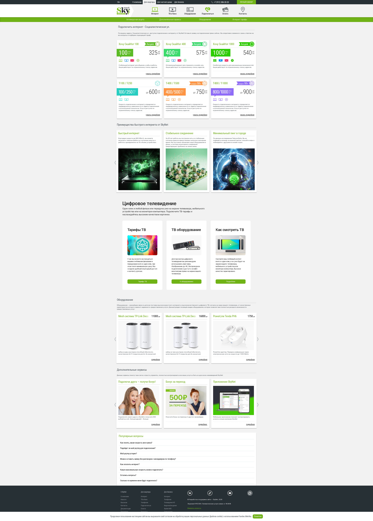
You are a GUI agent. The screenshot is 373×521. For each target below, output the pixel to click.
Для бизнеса (179, 2)
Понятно (258, 516)
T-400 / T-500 (172, 83)
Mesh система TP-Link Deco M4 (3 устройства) (191, 316)
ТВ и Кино (144, 499)
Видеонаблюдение (170, 505)
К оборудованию (186, 281)
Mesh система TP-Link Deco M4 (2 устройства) (143, 316)
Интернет (144, 496)
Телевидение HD (169, 502)
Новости (123, 499)
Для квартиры (149, 2)
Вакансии (124, 502)
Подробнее (230, 281)
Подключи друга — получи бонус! (137, 381)
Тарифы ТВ (142, 281)
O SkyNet (123, 492)
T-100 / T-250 (125, 83)
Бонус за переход (175, 381)
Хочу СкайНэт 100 (129, 44)
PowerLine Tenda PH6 (225, 316)
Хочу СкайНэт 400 (176, 44)
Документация (126, 509)
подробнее (155, 359)
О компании (137, 2)
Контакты (124, 505)
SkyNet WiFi (168, 509)
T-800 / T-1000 (220, 83)
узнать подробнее (153, 74)
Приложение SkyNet (224, 381)
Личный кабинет (246, 2)
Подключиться (146, 505)
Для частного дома (164, 2)
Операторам (168, 512)
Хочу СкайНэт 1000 (223, 44)
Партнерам (124, 512)
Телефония (144, 502)
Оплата (143, 509)
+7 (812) (221, 2)
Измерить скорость (194, 508)
